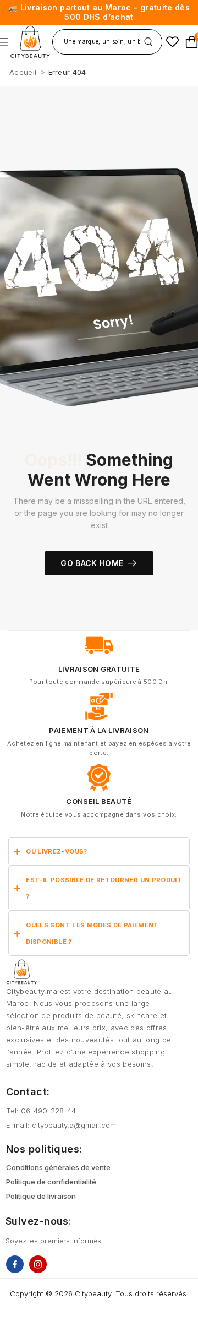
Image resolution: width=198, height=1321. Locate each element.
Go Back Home (92, 563)
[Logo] (30, 41)
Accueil (22, 72)
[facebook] (15, 1264)
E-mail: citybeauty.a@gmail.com (61, 1125)
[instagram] (38, 1264)
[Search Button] (148, 42)
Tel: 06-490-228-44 (41, 1110)
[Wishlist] (172, 41)
